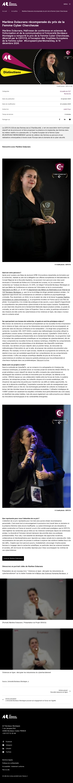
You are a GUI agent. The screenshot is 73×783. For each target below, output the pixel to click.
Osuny (24, 776)
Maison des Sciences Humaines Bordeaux (52, 573)
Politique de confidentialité (10, 763)
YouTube (8, 752)
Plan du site (6, 769)
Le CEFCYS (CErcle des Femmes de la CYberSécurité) (22, 128)
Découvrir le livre (43, 360)
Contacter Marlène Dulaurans (12, 558)
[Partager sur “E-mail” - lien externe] (69, 119)
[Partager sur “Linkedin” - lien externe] (64, 119)
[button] (36, 66)
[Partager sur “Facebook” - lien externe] (59, 119)
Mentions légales (7, 760)
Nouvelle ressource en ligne (59, 691)
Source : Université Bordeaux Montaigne (15, 681)
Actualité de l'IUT (65, 91)
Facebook (9, 741)
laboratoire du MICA (11, 290)
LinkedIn (8, 748)
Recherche (67, 93)
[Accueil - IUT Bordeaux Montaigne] (9, 4)
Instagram (9, 745)
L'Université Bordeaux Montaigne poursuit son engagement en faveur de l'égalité (30, 699)
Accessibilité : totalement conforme (13, 766)
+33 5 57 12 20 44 (9, 733)
